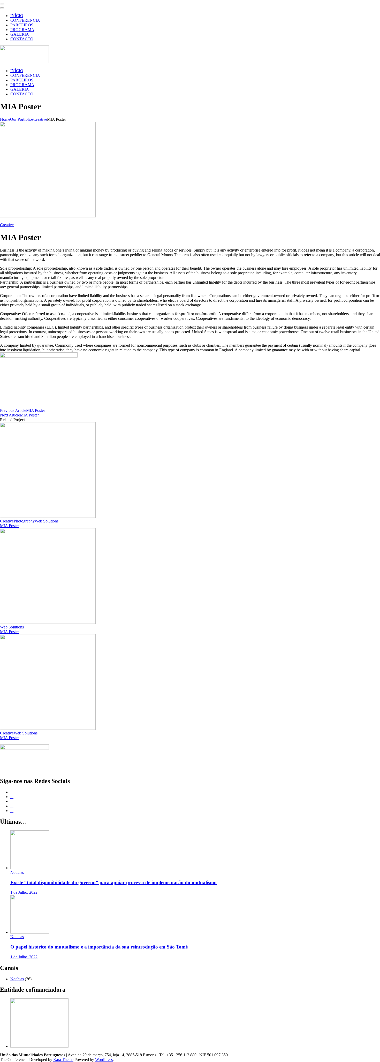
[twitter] (11, 796)
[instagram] (11, 806)
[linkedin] (11, 801)
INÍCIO (16, 15)
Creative (7, 225)
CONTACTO (21, 39)
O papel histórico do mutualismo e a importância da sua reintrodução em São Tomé (99, 947)
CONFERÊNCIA (25, 20)
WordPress (104, 1059)
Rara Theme (63, 1059)
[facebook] (11, 792)
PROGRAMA (22, 29)
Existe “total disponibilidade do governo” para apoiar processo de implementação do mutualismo (113, 882)
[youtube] (11, 810)
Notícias (17, 872)
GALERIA (19, 34)
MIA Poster (9, 526)
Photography (24, 521)
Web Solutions (46, 521)
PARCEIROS (21, 25)
